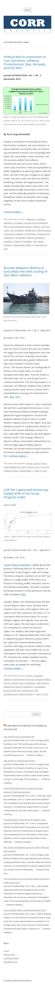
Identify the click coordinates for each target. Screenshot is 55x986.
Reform (30, 237)
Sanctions (8, 241)
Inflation (36, 226)
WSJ (12, 396)
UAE (35, 241)
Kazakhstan (30, 683)
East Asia (30, 679)
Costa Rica (38, 675)
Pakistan (19, 234)
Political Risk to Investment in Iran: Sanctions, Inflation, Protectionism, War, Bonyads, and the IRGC (25, 62)
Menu (27, 9)
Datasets (8, 679)
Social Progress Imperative (17, 564)
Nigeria (18, 686)
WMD (28, 245)
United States (19, 245)
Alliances (31, 219)
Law (11, 230)
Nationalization (44, 230)
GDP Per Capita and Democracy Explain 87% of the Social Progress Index (26, 493)
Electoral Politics (43, 679)
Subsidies (27, 241)
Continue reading (13, 211)
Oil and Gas (9, 234)
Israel (6, 230)
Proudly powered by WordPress (17, 980)
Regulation (40, 237)
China (29, 463)
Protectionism (43, 234)
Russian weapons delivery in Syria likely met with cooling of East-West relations (25, 271)
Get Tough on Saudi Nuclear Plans (19, 760)
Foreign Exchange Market (20, 226)
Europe (36, 463)
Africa (29, 675)
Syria (37, 467)
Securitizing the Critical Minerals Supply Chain (25, 819)
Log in (6, 950)
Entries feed (9, 954)
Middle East (30, 230)
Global (14, 683)
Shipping (18, 241)
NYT (17, 396)
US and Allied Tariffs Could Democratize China (25, 910)
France (44, 463)
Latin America (43, 683)
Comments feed (11, 958)
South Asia (16, 690)
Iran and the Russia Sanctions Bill (19, 736)
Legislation (19, 230)
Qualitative (9, 237)
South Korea (27, 690)
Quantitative (20, 237)
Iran (43, 226)
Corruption (18, 223)
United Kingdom (11, 470)
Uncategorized (10, 694)
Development (19, 679)
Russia (31, 467)
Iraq (48, 226)
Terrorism (44, 467)
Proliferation (30, 234)
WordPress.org (11, 961)
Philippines (28, 686)
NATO (24, 467)
